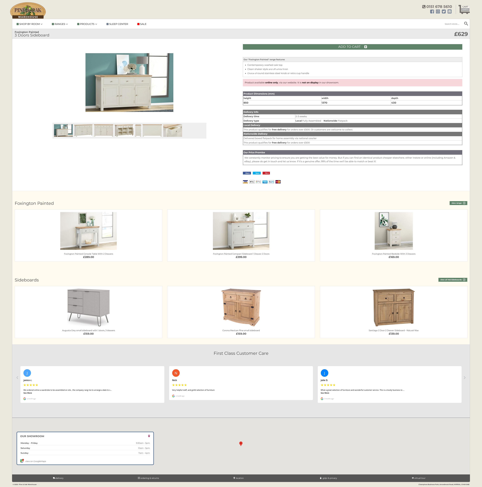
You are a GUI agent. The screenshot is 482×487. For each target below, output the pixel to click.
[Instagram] (438, 11)
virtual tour (419, 478)
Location (239, 478)
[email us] (450, 11)
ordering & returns (149, 478)
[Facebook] (432, 11)
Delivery (59, 478)
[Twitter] (444, 11)
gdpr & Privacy (329, 478)
